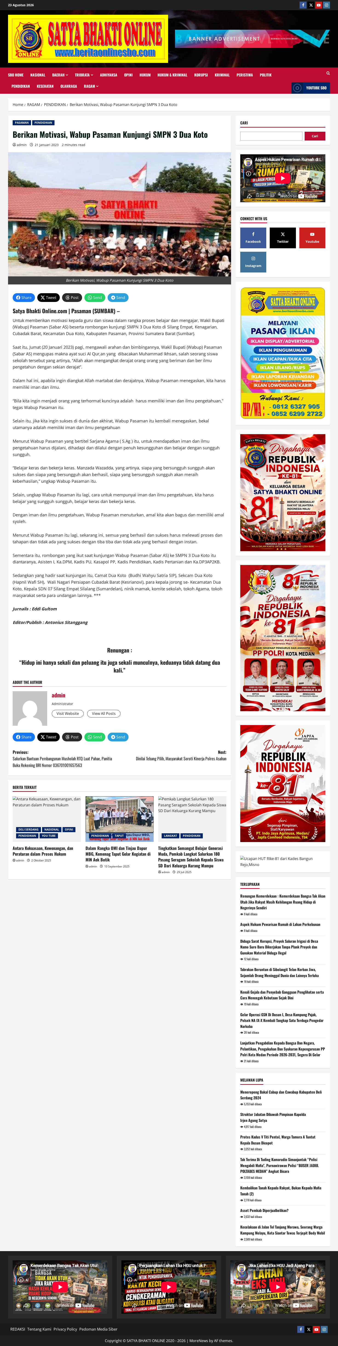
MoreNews (198, 1340)
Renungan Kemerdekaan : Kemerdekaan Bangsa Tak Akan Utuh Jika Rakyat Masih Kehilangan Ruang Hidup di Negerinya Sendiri (282, 901)
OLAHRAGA (68, 86)
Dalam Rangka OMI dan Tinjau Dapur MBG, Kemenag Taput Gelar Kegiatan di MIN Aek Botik (118, 854)
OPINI (128, 75)
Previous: (62, 758)
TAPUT (119, 836)
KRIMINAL (222, 75)
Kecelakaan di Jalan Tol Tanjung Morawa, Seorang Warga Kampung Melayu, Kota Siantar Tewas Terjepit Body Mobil (282, 1230)
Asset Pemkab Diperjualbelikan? (264, 1210)
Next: (181, 755)
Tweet (51, 297)
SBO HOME (15, 75)
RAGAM (89, 86)
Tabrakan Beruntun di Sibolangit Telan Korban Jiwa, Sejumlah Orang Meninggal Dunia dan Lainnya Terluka (279, 972)
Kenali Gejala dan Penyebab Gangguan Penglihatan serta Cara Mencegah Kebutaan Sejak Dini (282, 995)
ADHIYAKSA (108, 75)
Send (97, 297)
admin (22, 145)
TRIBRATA (82, 75)
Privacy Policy (65, 1329)
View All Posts (104, 713)
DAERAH (58, 75)
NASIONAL (37, 75)
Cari (244, 123)
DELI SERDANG (28, 829)
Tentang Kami (39, 1329)
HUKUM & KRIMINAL (172, 75)
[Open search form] (328, 73)
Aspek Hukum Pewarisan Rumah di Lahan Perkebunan (280, 924)
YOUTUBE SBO (316, 88)
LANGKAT (170, 836)
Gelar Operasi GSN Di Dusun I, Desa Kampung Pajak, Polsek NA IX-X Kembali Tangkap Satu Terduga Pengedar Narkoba (282, 1020)
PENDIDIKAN (20, 86)
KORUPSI (201, 75)
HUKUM (145, 75)
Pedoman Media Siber (98, 1329)
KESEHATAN (45, 86)
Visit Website (68, 713)
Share (26, 297)
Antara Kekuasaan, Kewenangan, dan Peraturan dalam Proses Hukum (43, 851)
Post (75, 297)
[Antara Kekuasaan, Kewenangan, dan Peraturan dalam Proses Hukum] (47, 819)
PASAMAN (22, 123)
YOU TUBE (49, 836)
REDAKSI (17, 1329)
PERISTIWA (245, 75)
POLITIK (266, 75)
